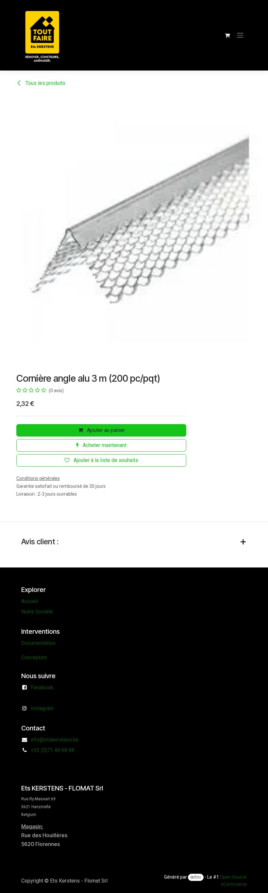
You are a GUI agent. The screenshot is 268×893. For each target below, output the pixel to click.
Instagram (42, 708)
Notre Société (37, 612)
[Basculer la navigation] (240, 35)
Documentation (38, 643)
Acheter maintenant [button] (103, 445)
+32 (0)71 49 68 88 (53, 750)
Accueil (29, 601)
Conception (34, 657)
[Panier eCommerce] (227, 35)
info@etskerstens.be (55, 740)
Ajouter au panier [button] (105, 430)
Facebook (42, 687)
